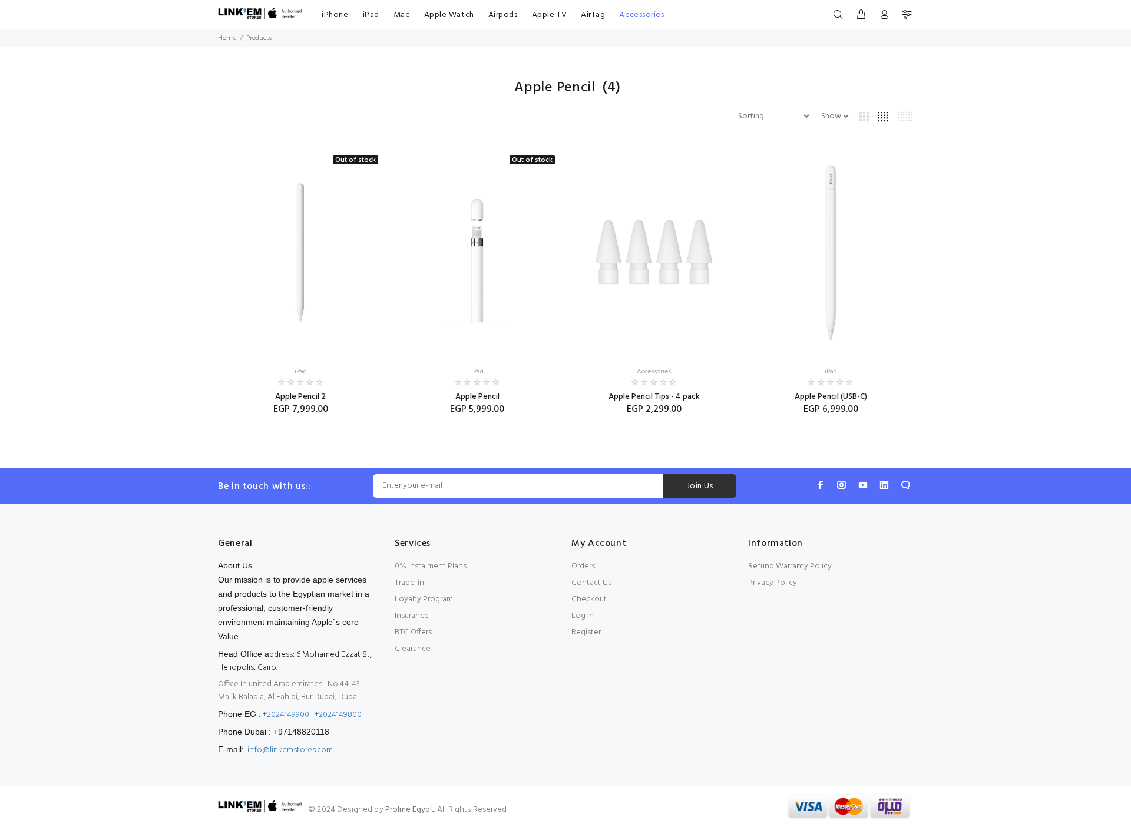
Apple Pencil (477, 396)
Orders (583, 566)
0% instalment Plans (431, 566)
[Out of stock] (300, 252)
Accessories (641, 15)
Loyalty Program (424, 599)
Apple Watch (449, 15)
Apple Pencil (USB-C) (831, 396)
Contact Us (591, 583)
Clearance (413, 649)
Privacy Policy (772, 583)
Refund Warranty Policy (790, 566)
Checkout (589, 599)
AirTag (593, 15)
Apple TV (549, 15)
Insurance (412, 616)
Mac (401, 15)
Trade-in (409, 583)
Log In (582, 616)
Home (227, 38)
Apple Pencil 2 (300, 396)
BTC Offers (413, 632)
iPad (371, 15)
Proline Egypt (409, 809)
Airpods (503, 15)
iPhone (335, 15)
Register (586, 632)
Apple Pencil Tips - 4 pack (654, 396)
